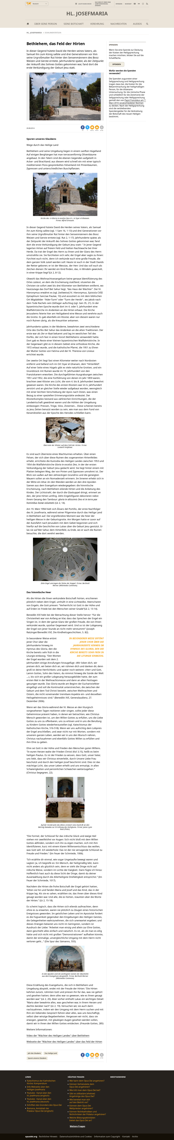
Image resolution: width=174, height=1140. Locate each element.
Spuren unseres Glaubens (37, 1058)
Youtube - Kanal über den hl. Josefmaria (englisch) (39, 1094)
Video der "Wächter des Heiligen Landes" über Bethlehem (58, 1035)
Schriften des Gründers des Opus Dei (44, 1105)
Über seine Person (45, 23)
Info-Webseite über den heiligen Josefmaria (38, 1088)
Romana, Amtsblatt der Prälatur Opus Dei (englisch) (40, 1109)
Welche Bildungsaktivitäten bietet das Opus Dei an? (82, 1119)
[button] (97, 128)
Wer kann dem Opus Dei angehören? (86, 1080)
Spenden (119, 4)
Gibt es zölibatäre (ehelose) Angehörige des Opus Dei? (82, 1095)
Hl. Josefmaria (87, 13)
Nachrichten (119, 23)
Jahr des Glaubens (34, 1053)
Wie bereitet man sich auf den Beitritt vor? (79, 1101)
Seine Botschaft (74, 23)
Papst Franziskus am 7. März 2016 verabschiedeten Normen (127, 101)
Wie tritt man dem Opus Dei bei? (84, 1090)
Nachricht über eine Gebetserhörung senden (103, 3)
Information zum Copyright (107, 1136)
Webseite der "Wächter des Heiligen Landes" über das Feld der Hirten (64, 1041)
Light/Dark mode (84, 4)
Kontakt (128, 4)
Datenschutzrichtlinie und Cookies (76, 1136)
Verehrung (97, 23)
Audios (137, 23)
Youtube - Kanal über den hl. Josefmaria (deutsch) (39, 1100)
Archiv (135, 1136)
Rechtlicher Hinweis (48, 1136)
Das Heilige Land (51, 1053)
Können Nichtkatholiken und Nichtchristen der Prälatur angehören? (87, 1113)
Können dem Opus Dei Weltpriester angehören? (81, 1107)
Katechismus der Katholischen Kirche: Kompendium (41, 1082)
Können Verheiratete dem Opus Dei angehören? (81, 1085)
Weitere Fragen (77, 1126)
